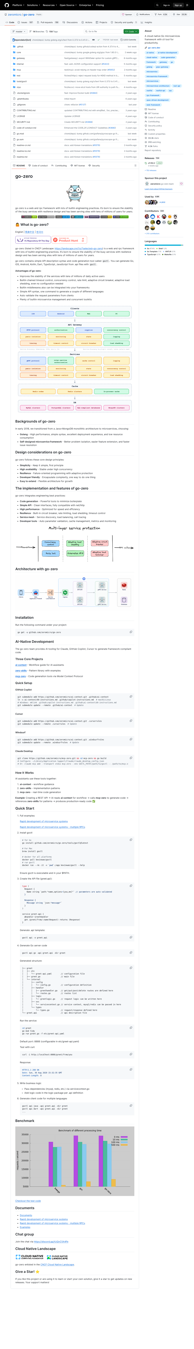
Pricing (100, 5)
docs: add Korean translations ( (78, 145)
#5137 (82, 104)
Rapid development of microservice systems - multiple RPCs (52, 827)
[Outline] (135, 165)
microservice (152, 71)
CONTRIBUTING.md (26, 110)
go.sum (20, 139)
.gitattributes (23, 99)
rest (18, 75)
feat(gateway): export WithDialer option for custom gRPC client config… (97, 58)
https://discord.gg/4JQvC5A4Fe (51, 1241)
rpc (170, 90)
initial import (70, 99)
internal (20, 64)
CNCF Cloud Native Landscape (57, 1264)
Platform (17, 5)
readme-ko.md (24, 151)
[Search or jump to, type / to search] (157, 5)
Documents (26, 1215)
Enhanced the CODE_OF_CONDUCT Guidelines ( (86, 128)
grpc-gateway (162, 67)
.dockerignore (23, 93)
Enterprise (85, 5)
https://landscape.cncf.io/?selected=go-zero (78, 248)
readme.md (22, 157)
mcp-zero (20, 676)
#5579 (96, 145)
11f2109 (106, 40)
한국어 (39, 231)
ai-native (150, 53)
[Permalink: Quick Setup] (13, 683)
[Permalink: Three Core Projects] (13, 659)
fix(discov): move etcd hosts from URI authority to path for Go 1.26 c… (97, 87)
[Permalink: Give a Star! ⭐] (13, 1272)
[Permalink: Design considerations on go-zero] (13, 452)
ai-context (21, 664)
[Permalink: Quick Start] (13, 808)
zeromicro (14, 14)
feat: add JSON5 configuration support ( (83, 64)
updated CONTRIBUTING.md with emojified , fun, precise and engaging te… (99, 110)
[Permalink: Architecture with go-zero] (13, 569)
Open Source (67, 5)
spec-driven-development (158, 100)
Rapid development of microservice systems (44, 821)
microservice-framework (157, 76)
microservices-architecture (158, 86)
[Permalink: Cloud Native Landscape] (13, 1249)
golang (149, 67)
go (172, 62)
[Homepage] (7, 5)
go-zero (28, 14)
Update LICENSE (72, 116)
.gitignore (21, 104)
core (19, 52)
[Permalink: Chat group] (13, 1234)
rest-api (176, 86)
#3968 (89, 122)
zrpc (19, 87)
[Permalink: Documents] (13, 1208)
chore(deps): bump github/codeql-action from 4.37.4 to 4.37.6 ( (94, 46)
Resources (49, 5)
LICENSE (21, 116)
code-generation (168, 57)
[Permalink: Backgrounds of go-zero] (13, 421)
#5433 (105, 64)
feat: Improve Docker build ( (77, 93)
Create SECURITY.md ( (75, 122)
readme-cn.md (24, 145)
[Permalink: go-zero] (13, 176)
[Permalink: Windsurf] (13, 732)
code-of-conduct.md (26, 128)
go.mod (20, 133)
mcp (19, 70)
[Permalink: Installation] (13, 617)
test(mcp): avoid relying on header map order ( (86, 70)
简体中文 (29, 231)
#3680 (112, 128)
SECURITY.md (23, 122)
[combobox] (104, 31)
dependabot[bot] (22, 40)
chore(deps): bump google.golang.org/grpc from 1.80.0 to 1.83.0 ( (95, 52)
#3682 (93, 93)
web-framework (153, 105)
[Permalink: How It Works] (13, 773)
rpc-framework (153, 95)
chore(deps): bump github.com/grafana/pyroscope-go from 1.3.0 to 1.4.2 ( (99, 133)
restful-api (160, 90)
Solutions (32, 5)
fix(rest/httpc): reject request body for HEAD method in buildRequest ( (97, 75)
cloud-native (152, 57)
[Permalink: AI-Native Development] (13, 641)
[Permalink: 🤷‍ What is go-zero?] (13, 224)
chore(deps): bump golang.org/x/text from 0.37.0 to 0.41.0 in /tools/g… (65, 40)
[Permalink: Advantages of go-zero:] (13, 271)
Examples (25, 1227)
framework (151, 62)
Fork (162, 14)
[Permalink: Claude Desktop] (13, 751)
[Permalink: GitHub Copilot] (13, 690)
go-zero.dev (154, 47)
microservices (152, 81)
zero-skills (21, 670)
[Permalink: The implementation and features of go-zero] (13, 488)
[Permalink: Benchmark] (13, 1121)
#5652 (111, 70)
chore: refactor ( (71, 104)
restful (149, 90)
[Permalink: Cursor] (13, 714)
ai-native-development (167, 53)
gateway (21, 58)
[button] (131, 632)
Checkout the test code (28, 1200)
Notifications (145, 14)
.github (20, 46)
